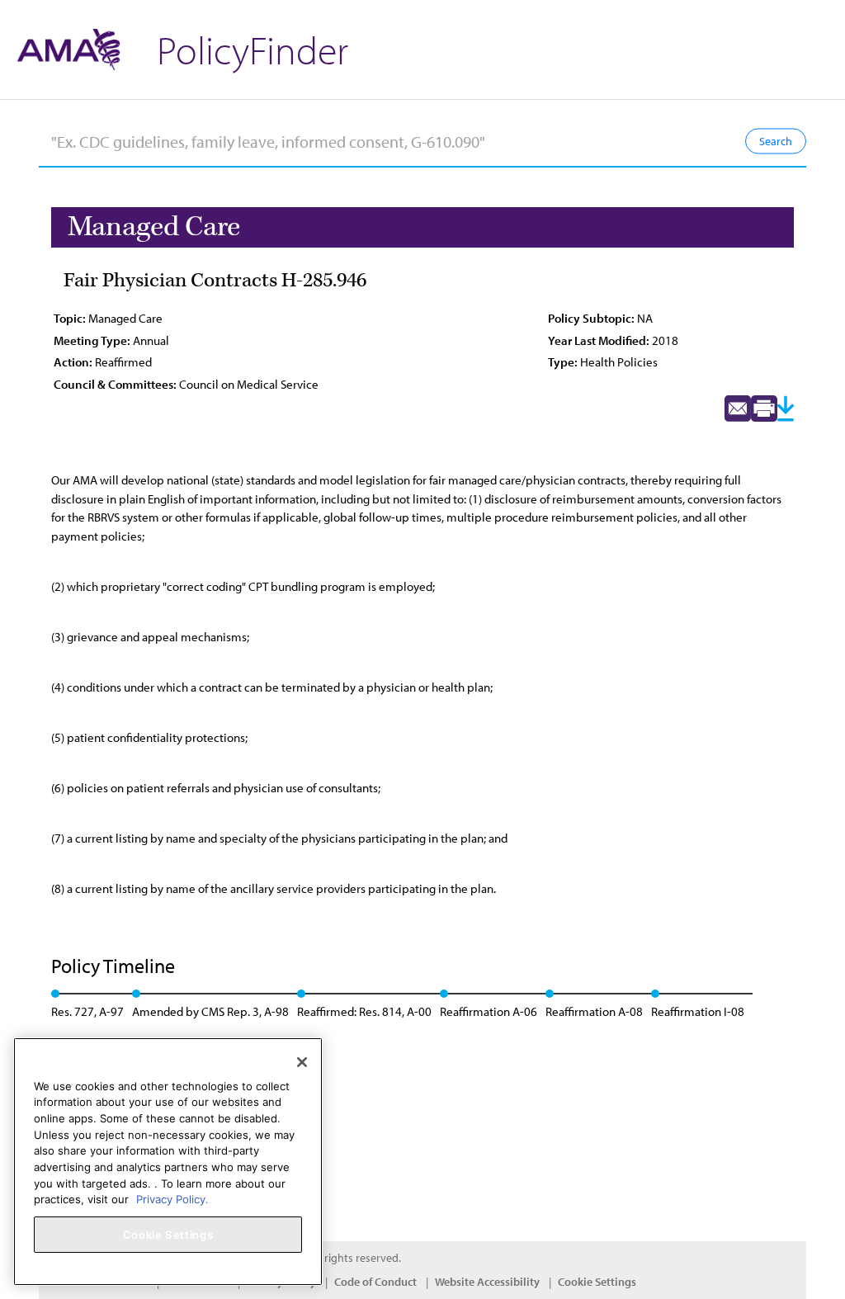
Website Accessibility (487, 1281)
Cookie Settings (597, 1281)
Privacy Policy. (172, 1199)
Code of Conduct (375, 1281)
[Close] (302, 1062)
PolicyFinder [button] (252, 49)
